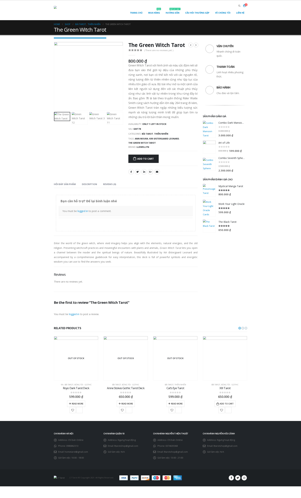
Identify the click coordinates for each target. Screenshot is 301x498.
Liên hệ (240, 12)
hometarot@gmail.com (76, 451)
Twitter (137, 172)
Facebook (131, 172)
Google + (150, 172)
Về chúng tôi (222, 12)
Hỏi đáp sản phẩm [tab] (65, 184)
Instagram (244, 477)
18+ (62, 384)
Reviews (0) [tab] (109, 184)
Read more (77, 403)
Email (157, 172)
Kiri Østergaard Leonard (164, 138)
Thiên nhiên (161, 133)
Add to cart (145, 158)
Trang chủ (136, 12)
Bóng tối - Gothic (83, 384)
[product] (209, 129)
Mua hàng (154, 11)
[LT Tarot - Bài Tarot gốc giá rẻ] (75, 10)
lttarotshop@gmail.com (126, 445)
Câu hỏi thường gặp (197, 12)
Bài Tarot (147, 133)
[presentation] (54, 76)
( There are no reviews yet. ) (158, 50)
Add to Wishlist (73, 410)
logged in (83, 211)
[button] (239, 328)
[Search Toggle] (239, 6)
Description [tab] (89, 184)
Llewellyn (143, 147)
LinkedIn (144, 172)
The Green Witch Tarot (142, 142)
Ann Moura (141, 138)
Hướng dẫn (173, 11)
